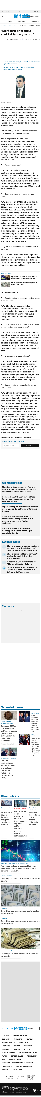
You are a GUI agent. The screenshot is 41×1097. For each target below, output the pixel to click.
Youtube (22, 1028)
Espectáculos (17, 1056)
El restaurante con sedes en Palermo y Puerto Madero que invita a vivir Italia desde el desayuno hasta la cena (19, 489)
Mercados (23, 1042)
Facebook (7, 1028)
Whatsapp (28, 1028)
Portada (5, 1036)
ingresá (37, 16)
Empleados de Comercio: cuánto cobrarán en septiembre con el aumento (18, 68)
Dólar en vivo (17, 12)
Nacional (6, 1049)
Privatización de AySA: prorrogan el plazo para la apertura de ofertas (24, 277)
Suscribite (29, 445)
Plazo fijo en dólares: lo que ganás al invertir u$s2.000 (24, 283)
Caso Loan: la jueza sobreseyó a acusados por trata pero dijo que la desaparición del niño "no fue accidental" (17, 519)
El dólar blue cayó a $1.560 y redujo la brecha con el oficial (6, 818)
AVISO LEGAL (7, 1066)
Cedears (36, 610)
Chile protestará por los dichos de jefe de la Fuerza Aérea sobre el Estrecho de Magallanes (22, 569)
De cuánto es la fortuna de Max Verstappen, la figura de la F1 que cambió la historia (17, 530)
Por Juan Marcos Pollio (7, 744)
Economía (21, 22)
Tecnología (32, 1056)
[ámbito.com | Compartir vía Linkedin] (33, 39)
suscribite (30, 16)
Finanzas (34, 22)
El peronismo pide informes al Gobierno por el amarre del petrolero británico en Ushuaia (20, 508)
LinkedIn (17, 1028)
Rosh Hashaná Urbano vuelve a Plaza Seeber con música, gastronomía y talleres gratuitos (18, 499)
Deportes (28, 1049)
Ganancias (27, 12)
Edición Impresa (8, 1053)
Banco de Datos (8, 1042)
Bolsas (14, 610)
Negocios (6, 1046)
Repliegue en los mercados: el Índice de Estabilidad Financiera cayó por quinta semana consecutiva (18, 868)
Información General (28, 1053)
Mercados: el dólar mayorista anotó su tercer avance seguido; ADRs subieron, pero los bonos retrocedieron (20, 823)
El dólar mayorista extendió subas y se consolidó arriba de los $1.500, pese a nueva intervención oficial (23, 548)
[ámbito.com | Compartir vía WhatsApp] (26, 39)
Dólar (10, 22)
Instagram (12, 1028)
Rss (3, 1059)
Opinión (17, 1046)
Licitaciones (17, 1070)
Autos (4, 1056)
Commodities (25, 610)
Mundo (17, 1049)
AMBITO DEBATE (31, 1077)
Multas (5, 1070)
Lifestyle (28, 1046)
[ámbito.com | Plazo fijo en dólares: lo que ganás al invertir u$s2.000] (5, 284)
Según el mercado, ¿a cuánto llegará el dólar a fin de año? (34, 818)
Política (29, 1039)
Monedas (5, 610)
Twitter (3, 1028)
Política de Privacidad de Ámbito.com (17, 1063)
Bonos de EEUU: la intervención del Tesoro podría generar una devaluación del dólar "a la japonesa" (9, 733)
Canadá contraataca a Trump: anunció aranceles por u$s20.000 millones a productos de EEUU (8, 769)
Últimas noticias (20, 1036)
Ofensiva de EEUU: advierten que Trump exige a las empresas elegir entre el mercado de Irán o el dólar (35, 747)
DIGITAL (10, 1077)
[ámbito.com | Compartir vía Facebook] (28, 39)
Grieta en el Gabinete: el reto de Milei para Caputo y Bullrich (21, 563)
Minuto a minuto (21, 808)
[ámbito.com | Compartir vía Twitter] (31, 39)
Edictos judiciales (24, 1066)
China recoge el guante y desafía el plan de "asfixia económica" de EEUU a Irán (35, 723)
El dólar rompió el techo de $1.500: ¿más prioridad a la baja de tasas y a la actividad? (22, 556)
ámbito (3, 26)
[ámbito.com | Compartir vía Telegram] (36, 39)
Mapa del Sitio (15, 1059)
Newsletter (33, 1028)
